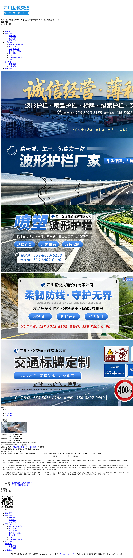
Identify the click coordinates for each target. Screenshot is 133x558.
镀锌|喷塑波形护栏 (16, 44)
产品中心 (8, 42)
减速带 (11, 55)
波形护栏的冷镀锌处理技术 (22, 483)
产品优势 (12, 40)
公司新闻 (12, 66)
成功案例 (8, 60)
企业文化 (12, 36)
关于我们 (8, 33)
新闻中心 (8, 62)
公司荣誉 (12, 38)
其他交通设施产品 (15, 57)
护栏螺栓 (12, 53)
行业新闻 (12, 64)
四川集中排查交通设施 (20, 485)
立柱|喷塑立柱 (14, 49)
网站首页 (8, 31)
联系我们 (8, 68)
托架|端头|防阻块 (15, 51)
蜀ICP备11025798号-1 (67, 554)
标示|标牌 (12, 46)
